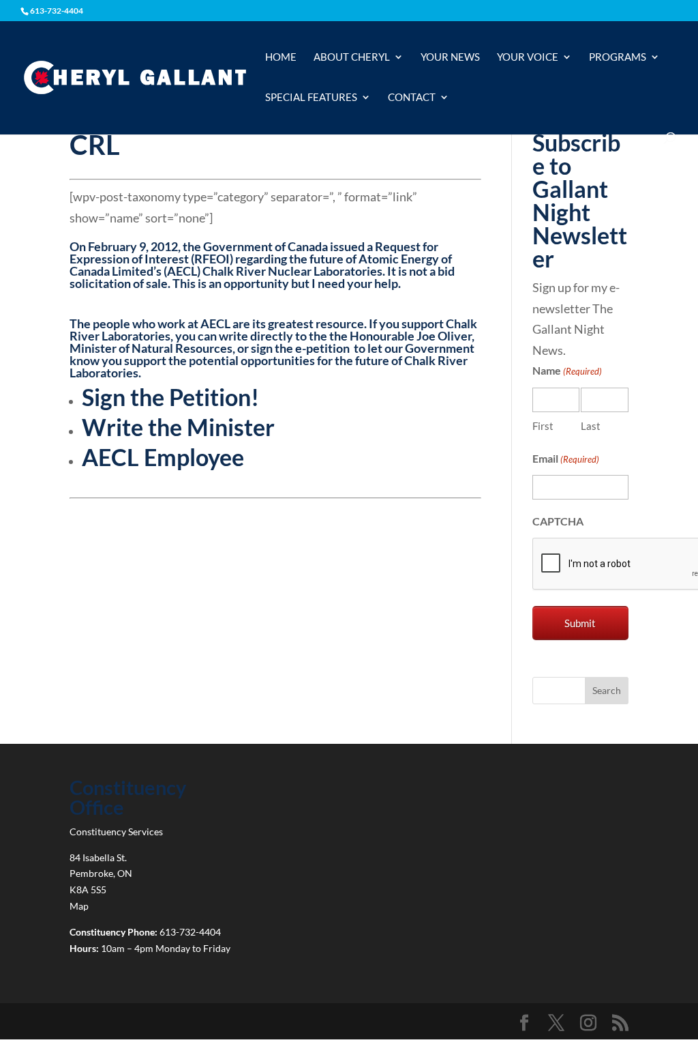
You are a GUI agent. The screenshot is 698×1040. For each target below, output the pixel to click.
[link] (134, 76)
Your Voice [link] (527, 57)
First (542, 426)
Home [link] (281, 57)
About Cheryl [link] (352, 57)
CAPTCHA (557, 521)
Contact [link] (412, 97)
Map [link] (79, 906)
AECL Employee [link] (163, 457)
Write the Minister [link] (178, 427)
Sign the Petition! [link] (170, 397)
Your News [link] (450, 57)
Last (591, 426)
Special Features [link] (311, 97)
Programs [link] (617, 57)
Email (565, 458)
